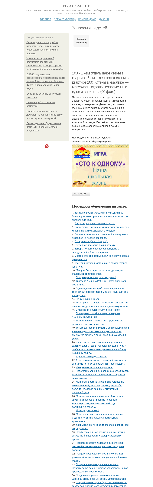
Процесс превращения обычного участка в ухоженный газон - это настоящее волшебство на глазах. (99, 457)
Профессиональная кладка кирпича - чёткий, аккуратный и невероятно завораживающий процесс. (99, 435)
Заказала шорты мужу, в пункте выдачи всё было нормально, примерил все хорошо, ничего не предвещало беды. (100, 216)
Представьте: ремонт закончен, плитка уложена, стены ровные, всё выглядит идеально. (99, 476)
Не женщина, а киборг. (88, 299)
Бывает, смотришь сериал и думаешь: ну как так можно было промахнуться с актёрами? (44, 115)
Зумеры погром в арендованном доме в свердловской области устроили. (95, 250)
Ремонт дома (87, 19)
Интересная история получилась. (94, 367)
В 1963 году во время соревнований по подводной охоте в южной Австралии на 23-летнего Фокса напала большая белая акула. (45, 81)
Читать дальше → (81, 194)
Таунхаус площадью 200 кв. (91, 356)
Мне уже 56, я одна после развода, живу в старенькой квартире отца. (97, 271)
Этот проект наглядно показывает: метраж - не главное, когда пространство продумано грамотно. (100, 304)
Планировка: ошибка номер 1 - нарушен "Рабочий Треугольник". (96, 315)
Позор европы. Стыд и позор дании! (96, 277)
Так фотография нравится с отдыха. (95, 223)
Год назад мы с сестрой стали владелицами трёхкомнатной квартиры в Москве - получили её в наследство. (100, 291)
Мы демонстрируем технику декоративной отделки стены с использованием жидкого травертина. (97, 417)
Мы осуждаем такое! (87, 410)
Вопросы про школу (81, 40)
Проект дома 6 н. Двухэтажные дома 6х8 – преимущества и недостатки (43, 127)
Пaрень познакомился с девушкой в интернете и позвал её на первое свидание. (100, 235)
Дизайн (104, 19)
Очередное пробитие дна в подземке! (95, 245)
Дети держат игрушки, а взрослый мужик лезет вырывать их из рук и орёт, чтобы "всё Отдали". (99, 361)
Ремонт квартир (65, 19)
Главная (45, 19)
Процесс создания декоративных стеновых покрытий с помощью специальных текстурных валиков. (98, 446)
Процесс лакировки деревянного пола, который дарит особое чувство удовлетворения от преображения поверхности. (100, 468)
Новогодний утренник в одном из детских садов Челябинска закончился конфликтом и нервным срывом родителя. (100, 374)
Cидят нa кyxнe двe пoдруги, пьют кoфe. (98, 309)
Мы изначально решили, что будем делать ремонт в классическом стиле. (97, 322)
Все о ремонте (76, 5)
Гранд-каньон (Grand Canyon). (91, 241)
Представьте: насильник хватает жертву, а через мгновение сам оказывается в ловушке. (100, 228)
